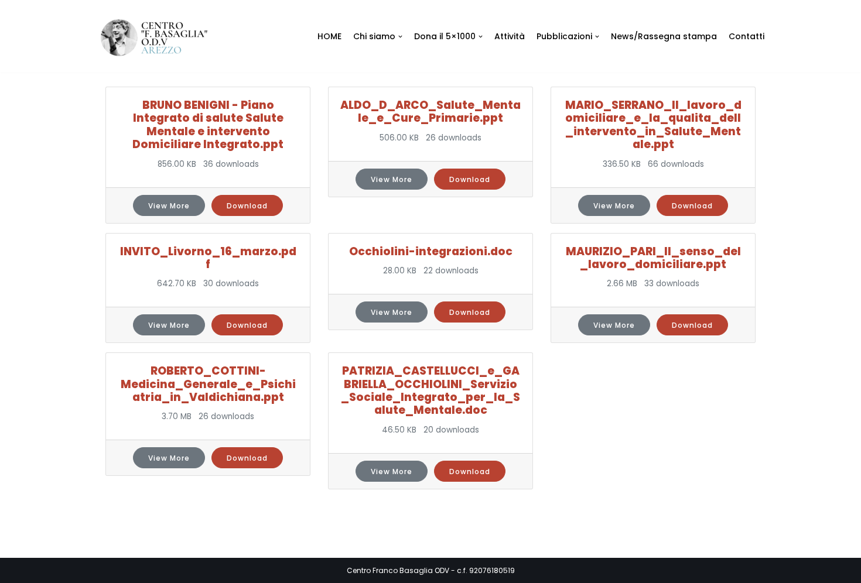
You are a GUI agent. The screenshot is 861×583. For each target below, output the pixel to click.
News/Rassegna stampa (664, 36)
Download (247, 206)
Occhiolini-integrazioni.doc (430, 251)
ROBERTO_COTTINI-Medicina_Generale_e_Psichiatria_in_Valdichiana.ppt (208, 384)
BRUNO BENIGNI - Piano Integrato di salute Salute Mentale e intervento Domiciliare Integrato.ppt (207, 124)
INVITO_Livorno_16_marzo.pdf (208, 258)
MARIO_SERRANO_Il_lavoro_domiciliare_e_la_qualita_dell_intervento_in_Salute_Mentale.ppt (653, 124)
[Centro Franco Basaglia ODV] (158, 38)
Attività (509, 36)
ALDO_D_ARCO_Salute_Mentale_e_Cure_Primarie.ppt (430, 111)
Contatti (746, 36)
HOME (329, 36)
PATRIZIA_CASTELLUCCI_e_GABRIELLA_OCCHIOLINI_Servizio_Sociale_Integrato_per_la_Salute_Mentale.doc (430, 390)
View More (169, 206)
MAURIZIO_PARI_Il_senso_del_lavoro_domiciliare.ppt (653, 258)
